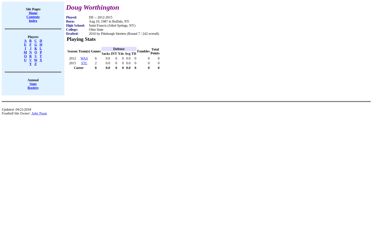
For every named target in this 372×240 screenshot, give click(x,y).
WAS (84, 58)
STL (84, 63)
